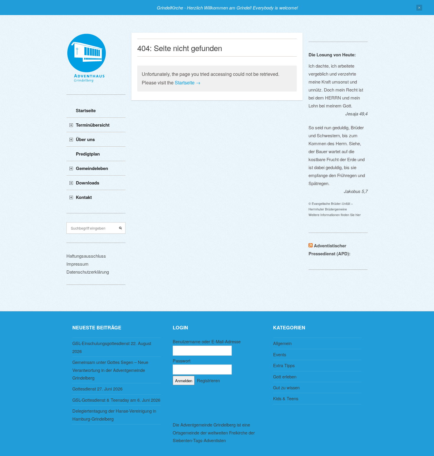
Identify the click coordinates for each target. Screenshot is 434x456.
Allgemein (282, 343)
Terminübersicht (93, 125)
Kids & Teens (285, 398)
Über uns (85, 139)
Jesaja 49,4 (356, 113)
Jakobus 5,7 (356, 191)
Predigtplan (88, 154)
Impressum (77, 264)
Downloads (87, 182)
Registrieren (208, 380)
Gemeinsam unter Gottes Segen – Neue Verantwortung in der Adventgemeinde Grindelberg (110, 370)
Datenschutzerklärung (87, 272)
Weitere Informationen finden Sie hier (335, 215)
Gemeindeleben (92, 168)
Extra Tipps (284, 365)
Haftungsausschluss (86, 256)
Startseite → (187, 82)
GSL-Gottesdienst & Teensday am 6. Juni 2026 (116, 400)
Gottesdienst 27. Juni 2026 (97, 388)
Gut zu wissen (286, 387)
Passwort (181, 360)
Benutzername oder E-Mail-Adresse (207, 341)
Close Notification (419, 8)
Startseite (86, 110)
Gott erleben (284, 376)
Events (279, 354)
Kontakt (84, 197)
